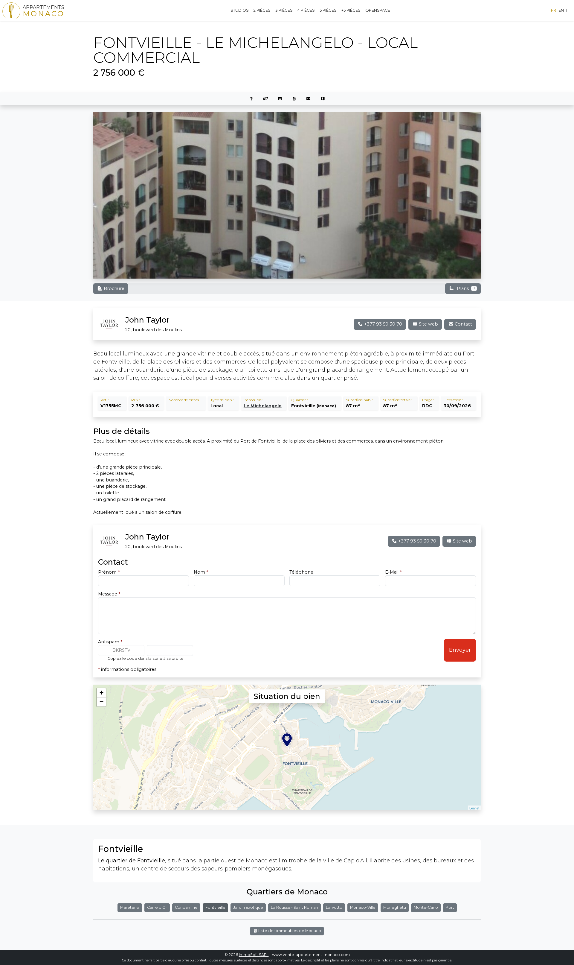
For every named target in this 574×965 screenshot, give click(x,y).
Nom (201, 572)
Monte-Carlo (426, 907)
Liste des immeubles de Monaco (289, 930)
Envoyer (460, 650)
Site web (428, 324)
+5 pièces (351, 10)
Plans (466, 288)
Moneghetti (394, 907)
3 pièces (284, 10)
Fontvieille (215, 907)
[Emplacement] (323, 99)
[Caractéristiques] (280, 99)
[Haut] (251, 99)
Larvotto (334, 907)
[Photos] (266, 99)
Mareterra (129, 907)
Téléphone (301, 572)
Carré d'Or (157, 907)
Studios (239, 10)
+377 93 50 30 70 (382, 324)
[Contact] (308, 99)
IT (567, 10)
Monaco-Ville (362, 907)
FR (553, 10)
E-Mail (393, 572)
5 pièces (328, 10)
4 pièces (306, 10)
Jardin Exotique (248, 907)
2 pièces (262, 10)
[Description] (294, 99)
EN (561, 10)
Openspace (377, 10)
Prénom (109, 572)
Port (450, 907)
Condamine (186, 907)
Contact (463, 324)
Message (109, 594)
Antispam (110, 642)
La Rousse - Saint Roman (294, 907)
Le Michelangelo (263, 405)
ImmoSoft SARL (254, 954)
